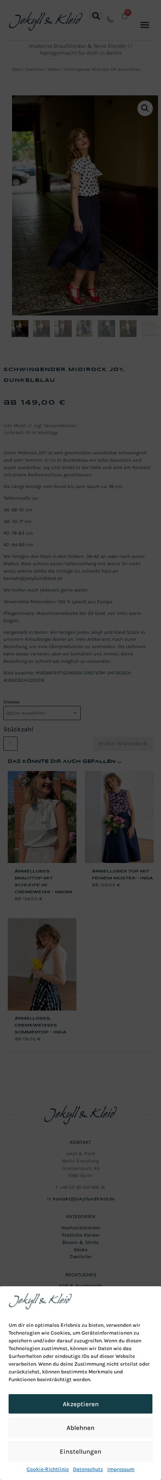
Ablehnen (80, 1428)
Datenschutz (88, 1469)
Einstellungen (80, 1451)
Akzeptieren (81, 1404)
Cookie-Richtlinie (48, 1469)
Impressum (120, 1469)
